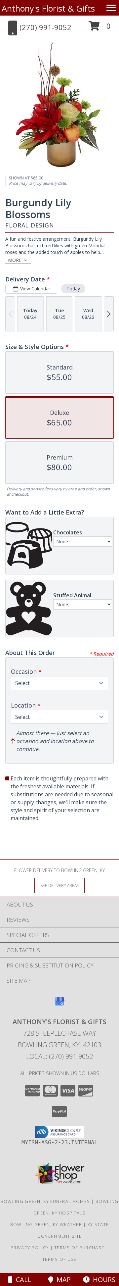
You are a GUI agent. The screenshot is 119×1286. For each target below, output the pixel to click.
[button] (100, 28)
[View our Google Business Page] (59, 1004)
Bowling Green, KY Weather (46, 1224)
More (14, 260)
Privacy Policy (30, 1248)
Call (22, 1279)
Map (62, 1279)
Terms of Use (59, 1259)
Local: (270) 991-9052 (59, 1056)
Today (73, 288)
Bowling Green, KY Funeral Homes (45, 1201)
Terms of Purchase (79, 1248)
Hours (102, 1279)
